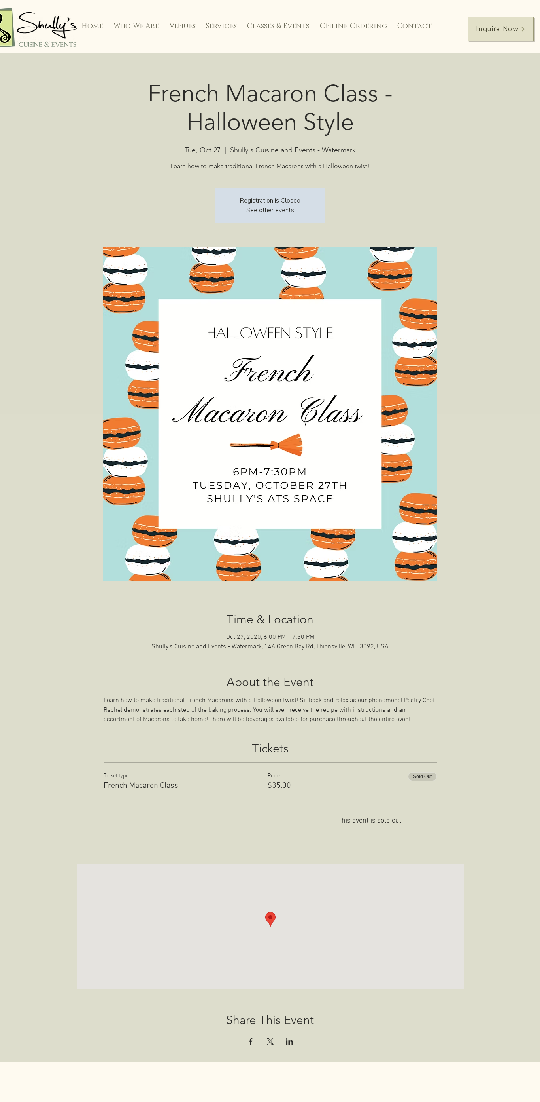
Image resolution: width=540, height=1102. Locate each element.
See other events (270, 210)
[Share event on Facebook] (251, 1041)
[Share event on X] (270, 1041)
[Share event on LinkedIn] (289, 1041)
